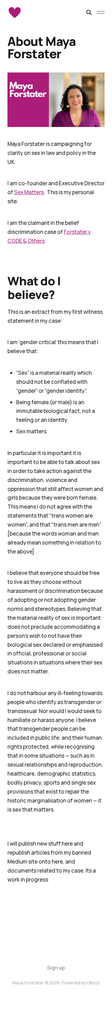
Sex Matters (29, 192)
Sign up (56, 967)
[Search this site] (89, 12)
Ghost (93, 983)
